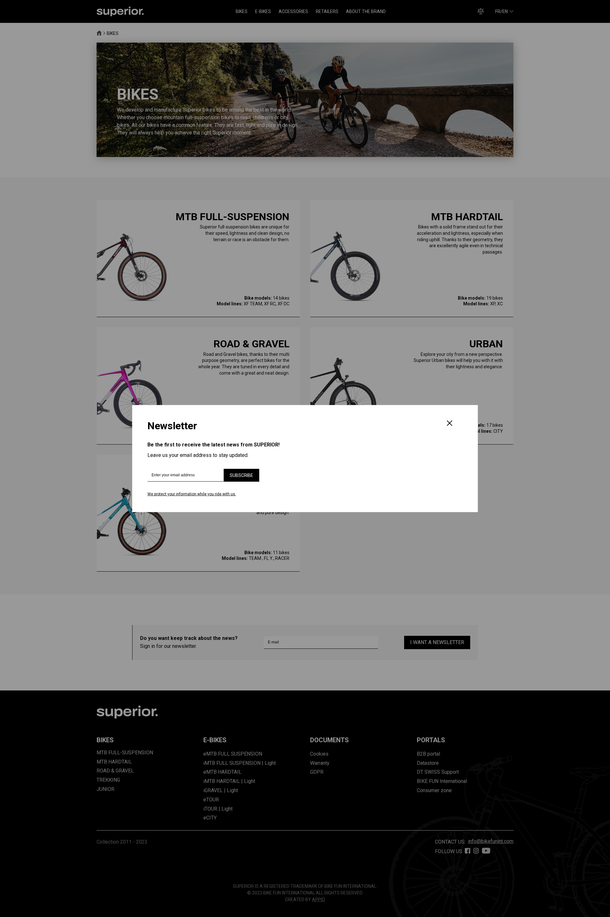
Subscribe (241, 475)
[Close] (449, 423)
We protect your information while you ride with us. (191, 494)
